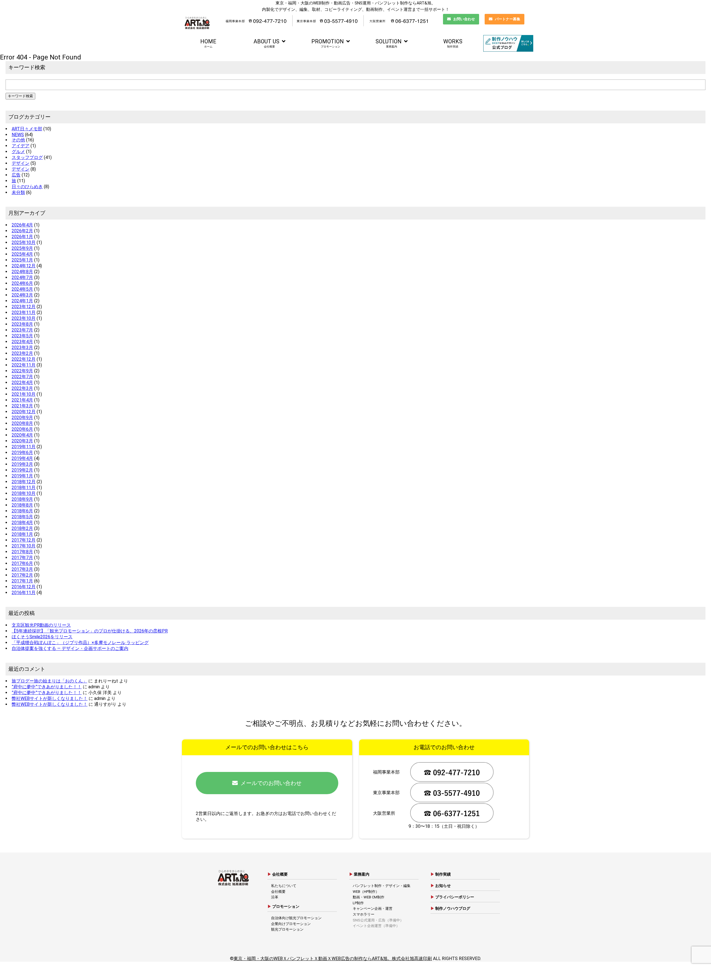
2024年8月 (22, 271)
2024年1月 (22, 300)
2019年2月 (22, 470)
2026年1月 (22, 236)
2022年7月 (22, 376)
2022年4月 (22, 382)
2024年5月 (22, 289)
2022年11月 (24, 365)
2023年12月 (24, 306)
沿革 (274, 897)
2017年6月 (22, 563)
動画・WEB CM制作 (368, 897)
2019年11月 (24, 446)
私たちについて (283, 886)
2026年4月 (22, 225)
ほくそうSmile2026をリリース (42, 636)
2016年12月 (24, 586)
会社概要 (278, 891)
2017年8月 (22, 551)
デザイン (20, 163)
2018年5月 (22, 516)
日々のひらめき (27, 186)
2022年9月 (22, 370)
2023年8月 (22, 324)
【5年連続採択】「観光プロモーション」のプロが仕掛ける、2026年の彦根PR (90, 631)
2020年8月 (22, 423)
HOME (208, 43)
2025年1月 (22, 260)
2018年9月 (22, 499)
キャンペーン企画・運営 (372, 908)
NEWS (18, 134)
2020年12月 (24, 411)
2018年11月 (24, 487)
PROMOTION (327, 43)
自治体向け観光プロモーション (296, 918)
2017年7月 (22, 557)
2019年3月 (22, 464)
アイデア (20, 145)
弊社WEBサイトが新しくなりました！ (49, 698)
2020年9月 (22, 417)
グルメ (18, 151)
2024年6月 (22, 283)
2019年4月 (22, 458)
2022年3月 (22, 388)
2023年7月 (22, 330)
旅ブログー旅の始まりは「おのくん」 (49, 681)
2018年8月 (22, 505)
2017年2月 (22, 575)
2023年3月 (22, 347)
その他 (18, 140)
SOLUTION (388, 43)
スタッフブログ (27, 157)
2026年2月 (22, 230)
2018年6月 (22, 511)
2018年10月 (24, 493)
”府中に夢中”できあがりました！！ (47, 686)
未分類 (18, 192)
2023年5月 (22, 335)
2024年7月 (22, 277)
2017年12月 (24, 540)
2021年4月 (22, 400)
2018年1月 (22, 534)
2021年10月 (24, 394)
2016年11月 (24, 592)
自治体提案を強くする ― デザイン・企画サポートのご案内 (70, 648)
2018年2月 (22, 528)
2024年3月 (22, 295)
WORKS (452, 43)
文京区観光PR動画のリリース (41, 625)
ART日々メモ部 (27, 128)
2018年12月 (24, 481)
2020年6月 (22, 429)
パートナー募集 (507, 19)
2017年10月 (24, 546)
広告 (16, 175)
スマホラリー (363, 914)
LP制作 (358, 903)
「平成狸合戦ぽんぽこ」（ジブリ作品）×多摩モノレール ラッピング (80, 642)
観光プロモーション (287, 929)
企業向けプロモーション (291, 924)
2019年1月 (22, 475)
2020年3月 (22, 440)
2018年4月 (22, 522)
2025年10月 (24, 242)
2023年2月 (22, 353)
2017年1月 (22, 581)
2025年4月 (22, 254)
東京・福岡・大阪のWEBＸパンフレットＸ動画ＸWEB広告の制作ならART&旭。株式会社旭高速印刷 (333, 958)
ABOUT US (266, 43)
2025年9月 (22, 248)
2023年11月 (24, 312)
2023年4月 (22, 341)
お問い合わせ (464, 19)
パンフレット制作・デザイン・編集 (381, 886)
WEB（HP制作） (366, 891)
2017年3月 (22, 569)
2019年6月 (22, 452)
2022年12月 (24, 359)
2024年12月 (24, 265)
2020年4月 (22, 435)
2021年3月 (22, 405)
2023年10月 (24, 318)
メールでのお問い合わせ (271, 783)
